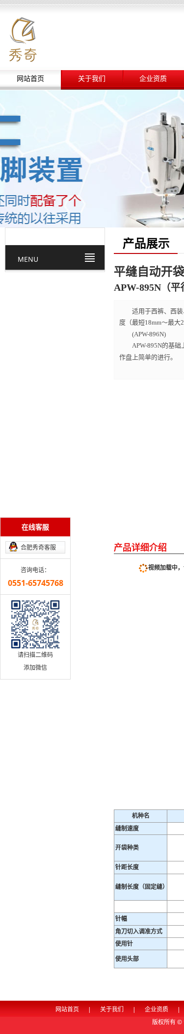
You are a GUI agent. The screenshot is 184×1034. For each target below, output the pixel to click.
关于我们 (91, 78)
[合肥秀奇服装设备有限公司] (23, 38)
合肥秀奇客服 (38, 547)
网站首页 (30, 78)
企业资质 (153, 78)
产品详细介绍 (140, 547)
